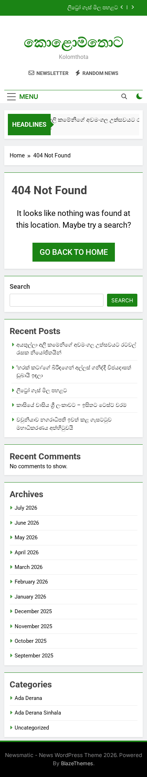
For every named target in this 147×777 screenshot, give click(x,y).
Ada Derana (28, 698)
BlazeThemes (77, 763)
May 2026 (26, 537)
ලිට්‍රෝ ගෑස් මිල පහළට (92, 8)
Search (20, 286)
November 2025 (33, 626)
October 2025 (30, 641)
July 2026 (26, 508)
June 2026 (27, 523)
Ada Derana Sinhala (38, 713)
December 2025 (33, 611)
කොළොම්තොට (73, 42)
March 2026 (28, 567)
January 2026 (30, 597)
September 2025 (34, 655)
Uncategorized (32, 728)
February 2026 (31, 582)
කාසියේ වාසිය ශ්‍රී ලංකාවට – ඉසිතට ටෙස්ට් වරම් (71, 405)
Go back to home (74, 252)
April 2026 (27, 552)
